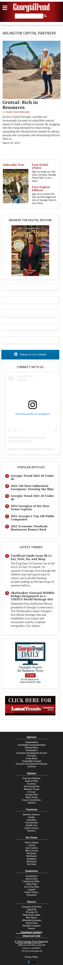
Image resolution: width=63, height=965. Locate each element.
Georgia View (31, 794)
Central (31, 845)
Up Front (31, 766)
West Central (31, 851)
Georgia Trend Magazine (32, 7)
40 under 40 (31, 912)
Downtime (32, 895)
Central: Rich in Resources (20, 104)
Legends (32, 889)
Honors (31, 928)
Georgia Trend (15, 449)
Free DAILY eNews (40, 166)
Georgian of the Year (31, 907)
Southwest (31, 861)
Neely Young (31, 797)
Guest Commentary (31, 800)
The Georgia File (31, 786)
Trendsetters (31, 750)
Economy (31, 784)
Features (31, 831)
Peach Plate (31, 884)
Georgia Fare (32, 876)
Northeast (31, 853)
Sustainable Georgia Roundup (31, 745)
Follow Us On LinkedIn (33, 354)
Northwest (31, 856)
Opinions (31, 803)
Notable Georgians (31, 926)
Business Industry (31, 814)
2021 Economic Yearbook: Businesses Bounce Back (29, 527)
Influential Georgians (31, 920)
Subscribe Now (13, 165)
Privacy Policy (31, 957)
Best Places (31, 917)
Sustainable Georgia (31, 761)
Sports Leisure (31, 828)
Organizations (31, 742)
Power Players (31, 892)
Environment (31, 823)
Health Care (31, 825)
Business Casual (31, 789)
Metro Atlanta (31, 842)
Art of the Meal (31, 887)
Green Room (32, 758)
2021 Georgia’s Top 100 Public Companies (33, 517)
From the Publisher (31, 778)
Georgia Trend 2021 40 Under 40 (32, 497)
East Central (31, 848)
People (31, 817)
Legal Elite (31, 909)
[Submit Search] (45, 16)
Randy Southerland (18, 112)
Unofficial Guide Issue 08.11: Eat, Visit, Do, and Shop (31, 557)
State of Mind (31, 781)
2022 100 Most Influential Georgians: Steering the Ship (32, 487)
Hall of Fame (31, 923)
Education (31, 820)
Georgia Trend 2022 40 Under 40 (32, 477)
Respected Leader (31, 915)
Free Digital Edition (41, 188)
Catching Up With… (31, 881)
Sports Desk (31, 879)
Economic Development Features (31, 764)
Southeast (31, 859)
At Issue (31, 792)
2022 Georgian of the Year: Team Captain (30, 507)
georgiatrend (34, 449)
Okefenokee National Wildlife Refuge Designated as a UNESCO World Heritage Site (33, 596)
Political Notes (31, 747)
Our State (31, 864)
